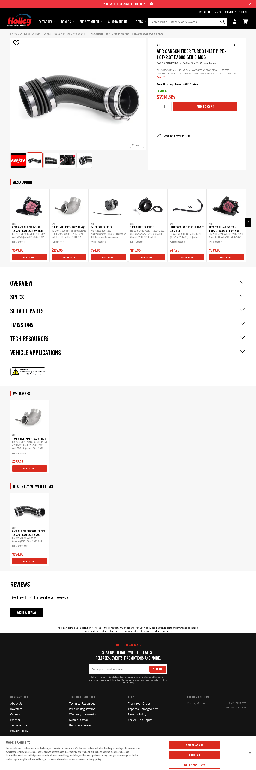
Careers (15, 714)
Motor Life (204, 12)
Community (230, 12)
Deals (139, 22)
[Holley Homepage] (19, 16)
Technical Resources (82, 703)
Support (244, 12)
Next (248, 222)
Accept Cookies (194, 744)
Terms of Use (18, 725)
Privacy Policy (128, 682)
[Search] (222, 22)
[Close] (250, 752)
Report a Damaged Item (143, 709)
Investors (16, 709)
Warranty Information (83, 714)
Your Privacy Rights (194, 764)
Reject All (194, 754)
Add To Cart (205, 106)
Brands (66, 22)
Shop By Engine (117, 22)
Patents (15, 720)
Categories (45, 22)
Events (217, 12)
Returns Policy (137, 714)
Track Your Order (139, 703)
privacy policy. (94, 759)
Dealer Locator (78, 720)
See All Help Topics (140, 720)
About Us (16, 703)
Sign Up (157, 669)
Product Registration (82, 709)
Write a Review (26, 612)
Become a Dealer (80, 725)
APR (158, 44)
